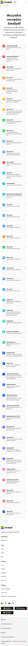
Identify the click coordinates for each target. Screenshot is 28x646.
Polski (4, 619)
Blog (2, 556)
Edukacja (3, 540)
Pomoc (3, 553)
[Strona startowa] (2, 5)
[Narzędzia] (15, 2)
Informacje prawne (6, 628)
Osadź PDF (4, 573)
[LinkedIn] (2, 603)
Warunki (3, 632)
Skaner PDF (4, 593)
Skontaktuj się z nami (6, 624)
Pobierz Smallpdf (5, 589)
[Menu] (25, 2)
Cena (2, 565)
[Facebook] (6, 603)
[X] (13, 603)
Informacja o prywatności (7, 637)
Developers (4, 576)
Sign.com (3, 580)
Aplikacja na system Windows (8, 596)
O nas (2, 549)
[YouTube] (9, 603)
